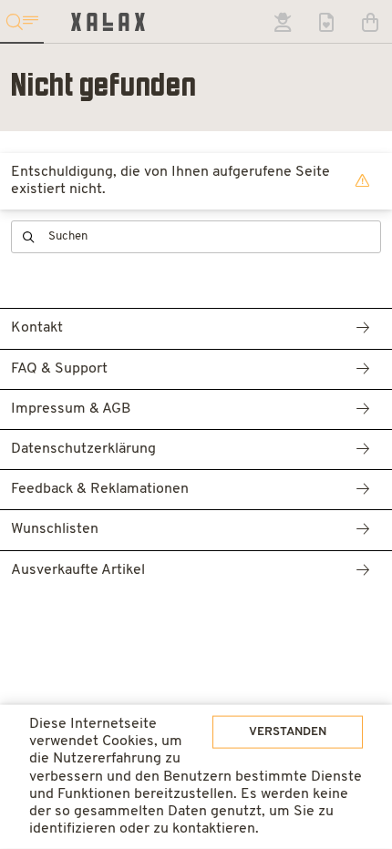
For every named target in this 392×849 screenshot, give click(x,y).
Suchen (29, 238)
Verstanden (287, 732)
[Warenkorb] (370, 22)
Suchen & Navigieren (22, 22)
